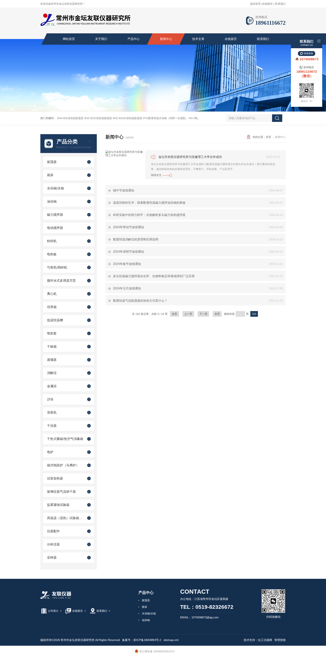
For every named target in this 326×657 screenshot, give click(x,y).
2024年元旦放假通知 (127, 288)
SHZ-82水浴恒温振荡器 (98, 118)
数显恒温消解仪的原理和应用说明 (135, 239)
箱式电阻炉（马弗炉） (63, 465)
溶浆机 (52, 412)
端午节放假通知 (123, 190)
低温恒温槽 (55, 320)
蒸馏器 (52, 360)
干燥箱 (52, 346)
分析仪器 (53, 544)
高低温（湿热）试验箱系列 (65, 518)
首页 (268, 136)
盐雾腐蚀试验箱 (58, 505)
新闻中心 (166, 39)
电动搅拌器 (55, 228)
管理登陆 (280, 640)
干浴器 (52, 426)
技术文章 (198, 39)
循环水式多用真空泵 (61, 280)
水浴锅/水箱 (55, 188)
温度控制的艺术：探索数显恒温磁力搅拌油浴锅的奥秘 (149, 202)
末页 (217, 313)
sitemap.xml (170, 640)
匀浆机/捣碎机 (57, 267)
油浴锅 (52, 201)
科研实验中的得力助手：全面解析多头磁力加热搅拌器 (149, 214)
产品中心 (134, 39)
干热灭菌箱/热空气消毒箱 (65, 439)
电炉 (50, 452)
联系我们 (280, 3)
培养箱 (52, 307)
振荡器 (52, 162)
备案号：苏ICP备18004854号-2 (141, 640)
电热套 (52, 333)
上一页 (188, 313)
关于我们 (101, 39)
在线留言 (267, 3)
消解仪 (52, 373)
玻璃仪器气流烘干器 (61, 491)
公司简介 (53, 610)
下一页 (203, 313)
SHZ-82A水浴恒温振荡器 (127, 118)
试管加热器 (55, 478)
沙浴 (50, 399)
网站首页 (69, 39)
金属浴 (52, 386)
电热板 (52, 254)
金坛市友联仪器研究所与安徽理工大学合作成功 (190, 156)
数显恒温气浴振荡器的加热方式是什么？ (140, 300)
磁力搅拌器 (55, 214)
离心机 (52, 294)
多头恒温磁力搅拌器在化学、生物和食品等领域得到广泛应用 (154, 276)
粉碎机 (52, 241)
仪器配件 (53, 531)
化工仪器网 (265, 640)
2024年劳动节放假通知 (128, 227)
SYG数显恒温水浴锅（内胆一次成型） (165, 118)
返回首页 (255, 3)
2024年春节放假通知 (127, 263)
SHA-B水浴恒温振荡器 (70, 118)
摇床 (50, 175)
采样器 (52, 557)
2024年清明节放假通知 (128, 251)
